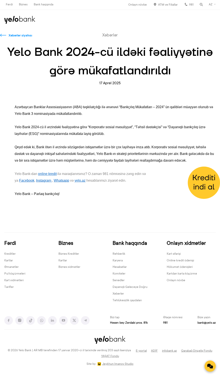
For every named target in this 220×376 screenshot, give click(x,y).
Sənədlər (119, 280)
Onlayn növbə (137, 5)
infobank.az (169, 351)
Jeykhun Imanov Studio (117, 364)
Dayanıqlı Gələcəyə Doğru (130, 287)
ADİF (154, 351)
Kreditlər (10, 254)
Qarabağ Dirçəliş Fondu (196, 351)
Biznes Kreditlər (68, 254)
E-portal (141, 351)
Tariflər (9, 287)
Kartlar (8, 260)
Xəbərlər (118, 294)
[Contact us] (210, 366)
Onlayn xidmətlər (186, 244)
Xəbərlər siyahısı (20, 35)
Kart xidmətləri (14, 280)
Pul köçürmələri (14, 274)
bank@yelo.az (206, 323)
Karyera (118, 260)
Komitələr (119, 274)
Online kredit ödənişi (180, 260)
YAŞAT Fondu (110, 356)
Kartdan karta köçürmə (182, 274)
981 (191, 5)
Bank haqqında (43, 4)
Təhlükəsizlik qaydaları (127, 300)
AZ (210, 4)
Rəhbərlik (119, 254)
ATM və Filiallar (168, 5)
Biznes (23, 4)
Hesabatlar (120, 267)
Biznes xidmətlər (69, 267)
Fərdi (9, 4)
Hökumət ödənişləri (180, 267)
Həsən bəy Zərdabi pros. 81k (129, 323)
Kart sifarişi (174, 254)
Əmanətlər (11, 267)
